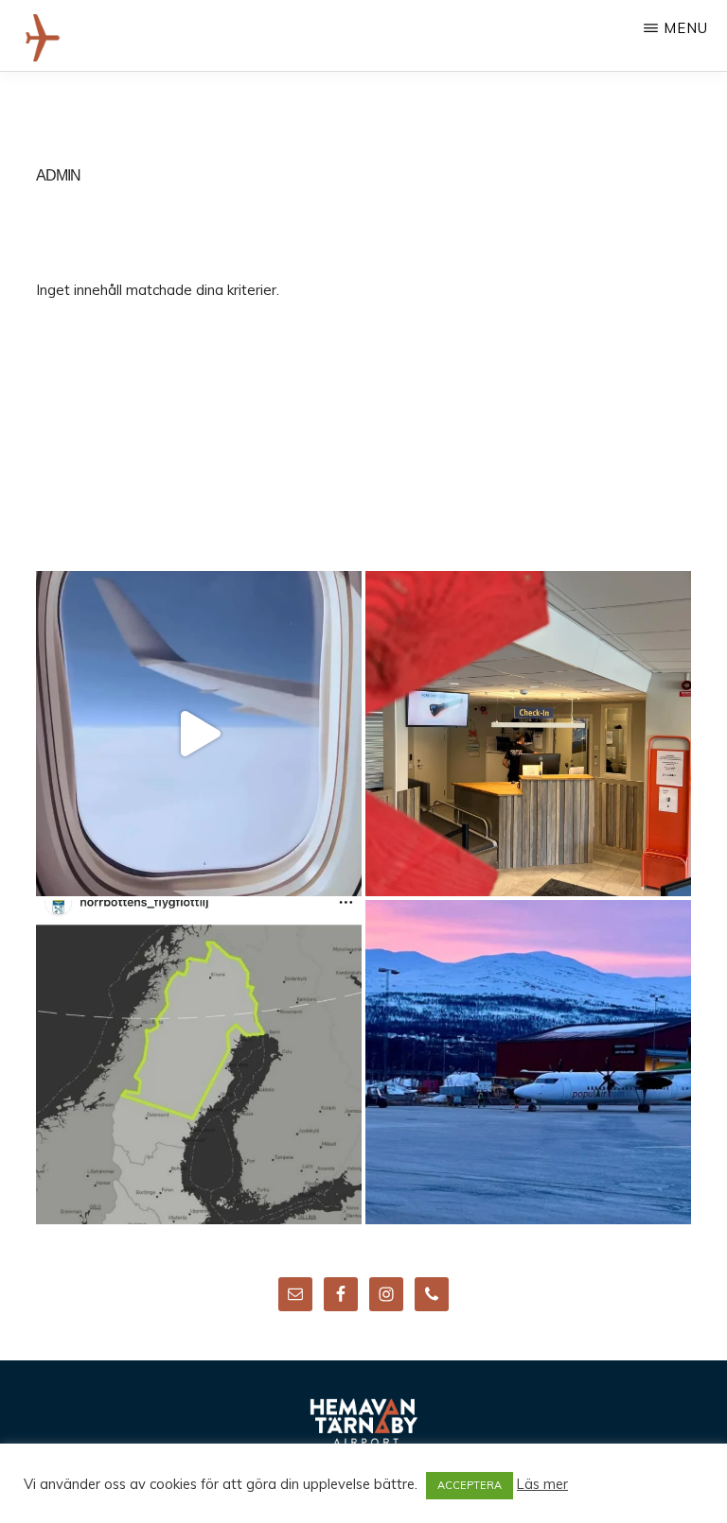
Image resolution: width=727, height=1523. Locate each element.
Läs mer (542, 1484)
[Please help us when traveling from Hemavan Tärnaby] (199, 733)
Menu (686, 28)
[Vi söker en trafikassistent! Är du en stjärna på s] (528, 733)
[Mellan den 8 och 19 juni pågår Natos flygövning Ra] (199, 1062)
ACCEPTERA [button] (469, 1485)
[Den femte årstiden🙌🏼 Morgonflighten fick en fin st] (528, 1062)
